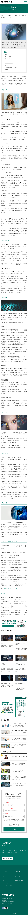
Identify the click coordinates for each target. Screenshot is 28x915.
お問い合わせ (6, 858)
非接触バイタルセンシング (10, 588)
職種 (5, 813)
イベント (4, 876)
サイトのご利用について (7, 885)
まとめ (6, 69)
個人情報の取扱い (5, 883)
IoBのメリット (8, 60)
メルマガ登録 (12, 829)
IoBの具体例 (8, 58)
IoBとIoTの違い (8, 56)
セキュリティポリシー (19, 880)
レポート (4, 873)
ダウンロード (17, 873)
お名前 (5, 802)
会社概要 (4, 880)
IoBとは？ (7, 54)
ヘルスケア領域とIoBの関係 (11, 67)
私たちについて (5, 871)
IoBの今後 (7, 65)
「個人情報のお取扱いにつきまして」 (13, 819)
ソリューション (17, 871)
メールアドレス (7, 808)
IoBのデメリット (9, 63)
